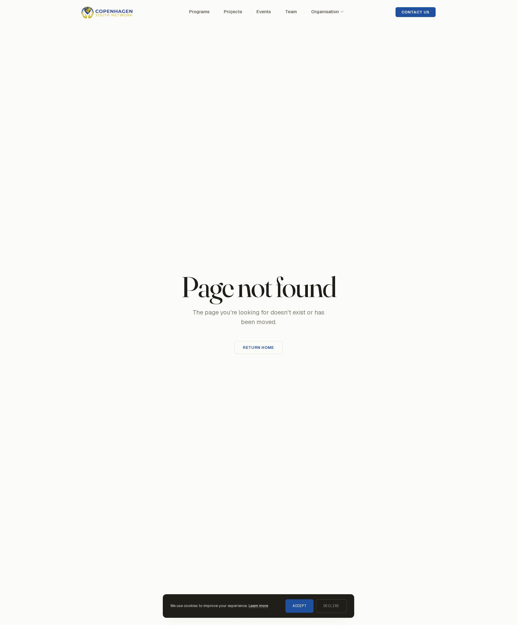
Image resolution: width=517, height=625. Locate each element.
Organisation (325, 11)
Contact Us (416, 12)
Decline (331, 605)
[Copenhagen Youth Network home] (109, 12)
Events (263, 11)
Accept (299, 605)
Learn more (258, 605)
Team (291, 11)
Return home (258, 347)
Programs (199, 11)
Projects (233, 11)
